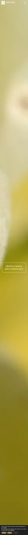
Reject (9, 532)
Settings (15, 532)
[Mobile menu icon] (25, 2)
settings (12, 530)
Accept (4, 532)
